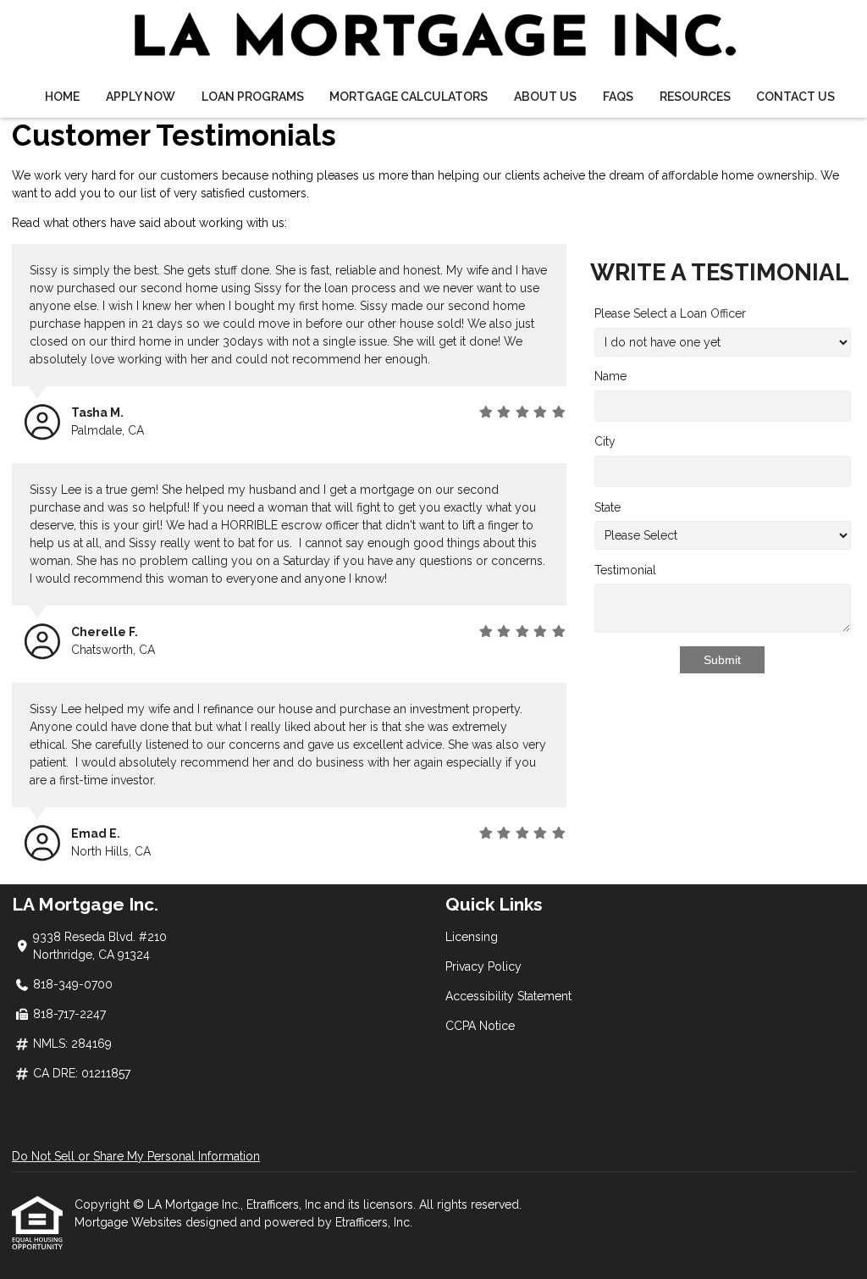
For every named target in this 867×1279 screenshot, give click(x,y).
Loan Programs (253, 96)
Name (610, 376)
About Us (545, 96)
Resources (695, 96)
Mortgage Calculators (408, 96)
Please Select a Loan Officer (670, 313)
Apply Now (140, 96)
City (605, 441)
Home (62, 96)
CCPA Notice (480, 1026)
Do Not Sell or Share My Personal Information (136, 1156)
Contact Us (795, 96)
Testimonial (625, 570)
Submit (722, 660)
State (607, 507)
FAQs (618, 96)
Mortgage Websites (130, 1222)
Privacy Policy (483, 966)
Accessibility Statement (508, 996)
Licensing (471, 937)
